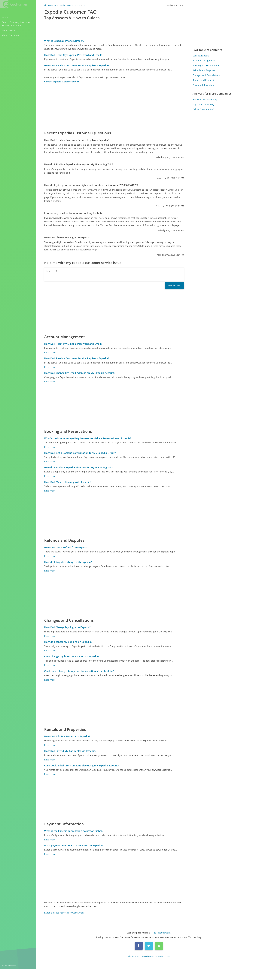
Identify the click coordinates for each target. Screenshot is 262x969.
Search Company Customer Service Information (16, 24)
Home (5, 17)
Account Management (204, 60)
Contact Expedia (201, 55)
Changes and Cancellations (206, 75)
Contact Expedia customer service (61, 81)
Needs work (164, 932)
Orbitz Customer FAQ (203, 109)
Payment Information (204, 85)
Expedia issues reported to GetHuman (64, 912)
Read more (50, 352)
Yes (154, 932)
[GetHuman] (13, 4)
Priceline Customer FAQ (205, 99)
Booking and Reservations (206, 65)
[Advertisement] (114, 107)
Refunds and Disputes (204, 70)
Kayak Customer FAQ (203, 104)
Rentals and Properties (204, 80)
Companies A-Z (9, 30)
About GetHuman (11, 35)
